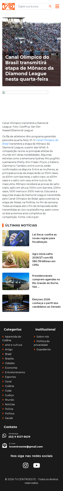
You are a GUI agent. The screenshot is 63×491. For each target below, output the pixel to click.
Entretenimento (15, 372)
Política (9, 413)
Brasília (9, 358)
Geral (8, 381)
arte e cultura (13, 344)
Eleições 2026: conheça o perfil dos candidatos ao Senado (46, 303)
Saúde (9, 418)
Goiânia (9, 386)
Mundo (9, 399)
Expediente (44, 349)
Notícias (10, 404)
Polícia (9, 409)
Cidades (10, 363)
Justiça (9, 395)
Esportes (10, 376)
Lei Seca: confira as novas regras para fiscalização (44, 238)
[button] (57, 6)
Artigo (9, 349)
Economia (11, 367)
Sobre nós (43, 336)
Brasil (8, 354)
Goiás (8, 390)
